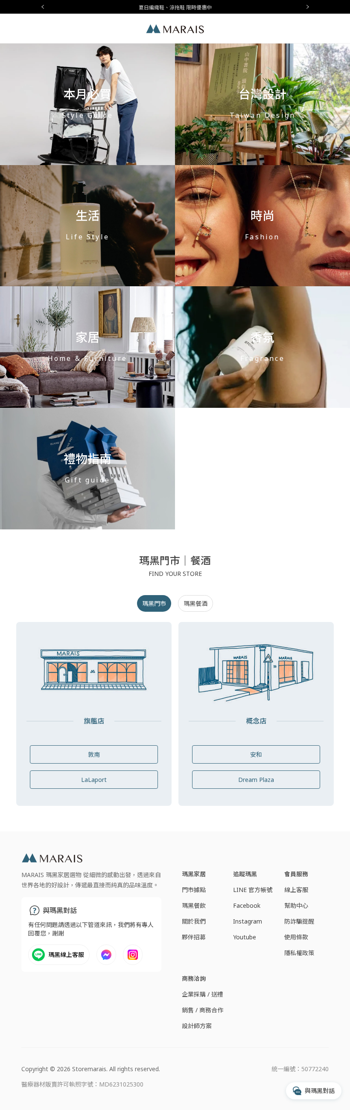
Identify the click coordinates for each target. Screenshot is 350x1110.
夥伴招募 (194, 937)
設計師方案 (197, 1026)
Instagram (247, 921)
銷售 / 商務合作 (202, 1010)
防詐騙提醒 (299, 921)
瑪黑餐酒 (195, 603)
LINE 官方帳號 (252, 890)
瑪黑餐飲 (194, 905)
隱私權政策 (299, 953)
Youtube (244, 937)
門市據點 (194, 890)
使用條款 (296, 937)
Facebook (246, 905)
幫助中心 (296, 905)
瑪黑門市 (154, 603)
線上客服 (296, 890)
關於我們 (194, 921)
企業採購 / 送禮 (202, 994)
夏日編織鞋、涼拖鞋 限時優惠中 (175, 7)
